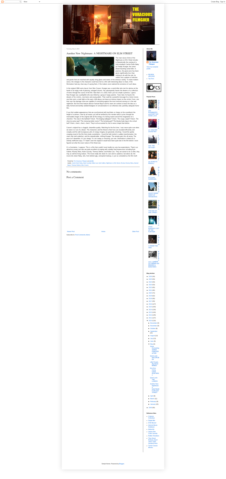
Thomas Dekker (76, 165)
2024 (150, 282)
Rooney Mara (129, 163)
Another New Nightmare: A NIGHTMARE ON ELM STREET (154, 388)
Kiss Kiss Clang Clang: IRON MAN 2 (154, 371)
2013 (150, 312)
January (153, 404)
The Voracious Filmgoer (153, 63)
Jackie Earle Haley (77, 163)
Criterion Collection (151, 417)
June (152, 341)
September (153, 331)
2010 (150, 320)
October (153, 328)
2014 (150, 309)
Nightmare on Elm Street (113, 163)
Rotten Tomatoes (153, 436)
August (152, 336)
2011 (150, 318)
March (152, 399)
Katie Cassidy (87, 163)
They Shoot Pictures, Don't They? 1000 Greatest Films (152, 440)
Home (103, 231)
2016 (150, 304)
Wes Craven (85, 165)
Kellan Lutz (95, 163)
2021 (150, 290)
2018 (150, 298)
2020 (150, 293)
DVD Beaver (152, 423)
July (151, 338)
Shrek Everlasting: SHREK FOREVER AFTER (154, 350)
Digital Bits (151, 420)
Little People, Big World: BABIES (154, 363)
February (153, 401)
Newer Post (71, 231)
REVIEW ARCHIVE (151, 75)
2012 (150, 315)
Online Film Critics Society (152, 432)
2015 (150, 307)
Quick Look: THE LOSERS (154, 379)
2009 (150, 407)
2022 (150, 287)
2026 (150, 276)
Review (123, 163)
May (151, 344)
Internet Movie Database (152, 426)
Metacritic (151, 429)
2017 (150, 301)
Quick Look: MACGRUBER (154, 357)
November (153, 326)
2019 (150, 296)
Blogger (121, 464)
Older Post (135, 231)
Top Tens (151, 78)
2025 (150, 279)
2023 (150, 285)
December (153, 323)
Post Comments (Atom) (82, 235)
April (152, 396)
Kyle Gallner (102, 163)
